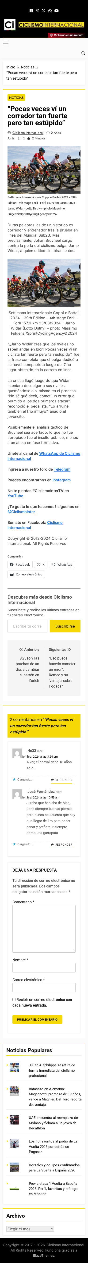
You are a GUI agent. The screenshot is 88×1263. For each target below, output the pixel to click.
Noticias (16, 97)
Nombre (20, 960)
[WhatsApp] (50, 11)
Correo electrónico (28, 980)
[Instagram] (37, 11)
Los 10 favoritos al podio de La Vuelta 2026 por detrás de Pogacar (53, 1146)
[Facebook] (31, 11)
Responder (63, 780)
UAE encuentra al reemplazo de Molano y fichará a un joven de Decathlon (53, 1123)
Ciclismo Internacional (27, 132)
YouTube (15, 495)
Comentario (23, 902)
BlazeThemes (43, 1255)
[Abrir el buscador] (83, 53)
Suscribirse (65, 626)
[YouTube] (56, 11)
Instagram (62, 480)
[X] (43, 11)
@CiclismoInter (21, 511)
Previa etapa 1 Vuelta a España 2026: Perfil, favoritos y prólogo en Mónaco (53, 1188)
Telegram (62, 469)
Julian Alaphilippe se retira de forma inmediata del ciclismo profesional (52, 1070)
